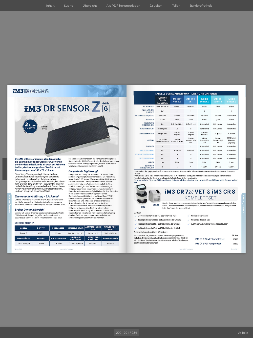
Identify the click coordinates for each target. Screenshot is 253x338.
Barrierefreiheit (201, 5)
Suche (68, 5)
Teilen (176, 5)
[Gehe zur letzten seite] (155, 332)
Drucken (156, 5)
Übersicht (90, 5)
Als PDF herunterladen (123, 5)
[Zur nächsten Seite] (144, 332)
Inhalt (50, 5)
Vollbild (243, 333)
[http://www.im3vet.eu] (67, 249)
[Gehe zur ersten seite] (97, 332)
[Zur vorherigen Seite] (108, 332)
